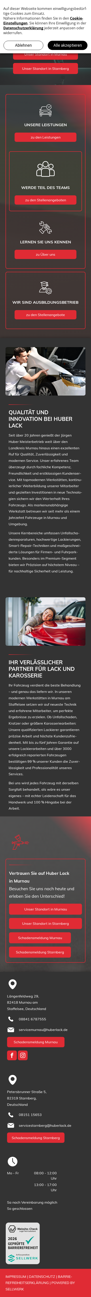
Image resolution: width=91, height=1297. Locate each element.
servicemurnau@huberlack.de (43, 1029)
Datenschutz (42, 1276)
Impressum (16, 1276)
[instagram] (23, 1056)
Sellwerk (15, 1289)
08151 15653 (30, 1114)
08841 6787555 (32, 1019)
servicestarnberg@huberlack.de (45, 1125)
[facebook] (12, 1056)
